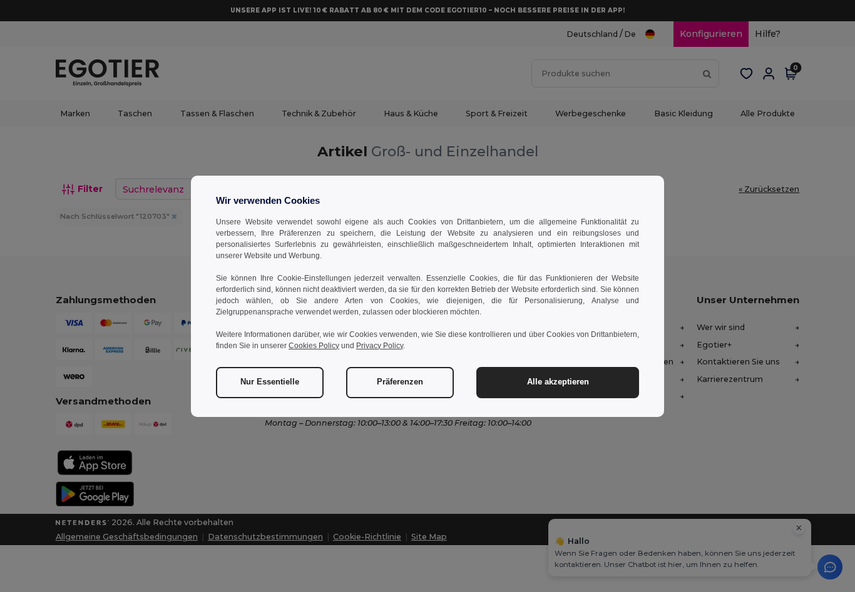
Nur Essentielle (269, 382)
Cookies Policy (314, 345)
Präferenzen (400, 382)
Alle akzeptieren (558, 382)
